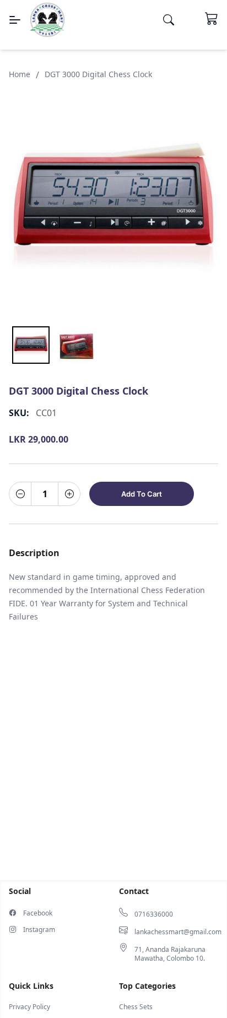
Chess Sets (136, 1007)
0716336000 (153, 914)
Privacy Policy (29, 1007)
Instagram (39, 929)
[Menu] (15, 20)
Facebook (37, 913)
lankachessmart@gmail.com (177, 932)
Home (19, 74)
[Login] (189, 20)
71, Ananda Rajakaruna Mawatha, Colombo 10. (170, 954)
